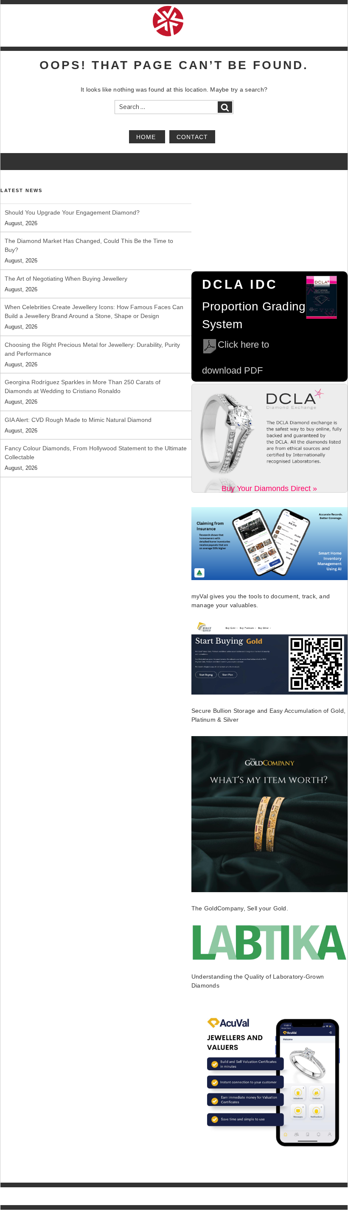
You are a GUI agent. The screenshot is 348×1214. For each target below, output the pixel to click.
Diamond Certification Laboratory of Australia (69, 1192)
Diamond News (203, 1201)
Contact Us (335, 1201)
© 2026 (8, 1192)
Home (147, 136)
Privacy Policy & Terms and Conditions (271, 1201)
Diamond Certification (85, 1201)
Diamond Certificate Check (148, 1201)
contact (192, 136)
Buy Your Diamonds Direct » (269, 488)
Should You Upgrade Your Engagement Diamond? (72, 212)
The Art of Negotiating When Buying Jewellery (66, 278)
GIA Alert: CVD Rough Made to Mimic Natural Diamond (78, 419)
